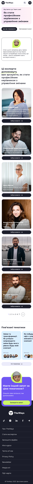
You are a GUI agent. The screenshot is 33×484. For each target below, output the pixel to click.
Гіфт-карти (6, 473)
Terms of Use (7, 451)
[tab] (9, 29)
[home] (7, 2)
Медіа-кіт (6, 468)
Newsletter (6, 462)
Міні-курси (6, 445)
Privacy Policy (8, 457)
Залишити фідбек (9, 440)
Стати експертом (9, 434)
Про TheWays (8, 429)
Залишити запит (16, 403)
